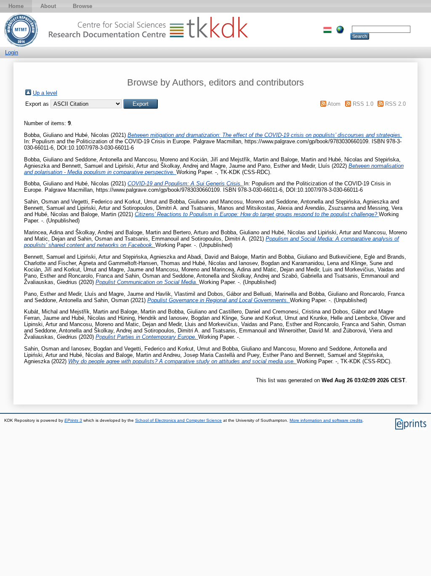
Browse (82, 6)
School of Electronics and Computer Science (178, 420)
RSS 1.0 (363, 104)
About (48, 6)
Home (16, 6)
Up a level (45, 93)
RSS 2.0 (395, 104)
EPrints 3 (73, 420)
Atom (334, 104)
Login (11, 52)
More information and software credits (326, 420)
